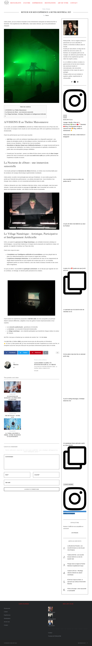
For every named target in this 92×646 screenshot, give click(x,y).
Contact (73, 3)
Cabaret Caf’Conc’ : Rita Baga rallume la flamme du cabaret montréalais (75, 572)
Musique (48, 9)
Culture (26, 3)
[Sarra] (68, 609)
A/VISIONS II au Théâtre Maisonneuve (15, 110)
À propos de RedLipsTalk (54, 636)
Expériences (37, 3)
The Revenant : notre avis (12, 416)
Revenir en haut (82, 643)
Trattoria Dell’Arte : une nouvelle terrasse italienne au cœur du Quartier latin (75, 557)
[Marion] (68, 615)
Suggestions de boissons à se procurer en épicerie (12, 397)
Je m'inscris (74, 532)
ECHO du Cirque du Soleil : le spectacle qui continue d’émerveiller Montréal (76, 581)
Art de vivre (63, 3)
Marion (47, 15)
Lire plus (36, 370)
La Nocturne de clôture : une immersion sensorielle (19, 112)
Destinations (50, 3)
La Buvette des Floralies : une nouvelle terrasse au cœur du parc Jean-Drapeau (76, 548)
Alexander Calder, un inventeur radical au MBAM (45, 363)
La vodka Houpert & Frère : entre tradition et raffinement (12, 434)
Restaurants (15, 3)
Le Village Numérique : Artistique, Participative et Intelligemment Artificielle (25, 114)
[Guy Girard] (68, 622)
